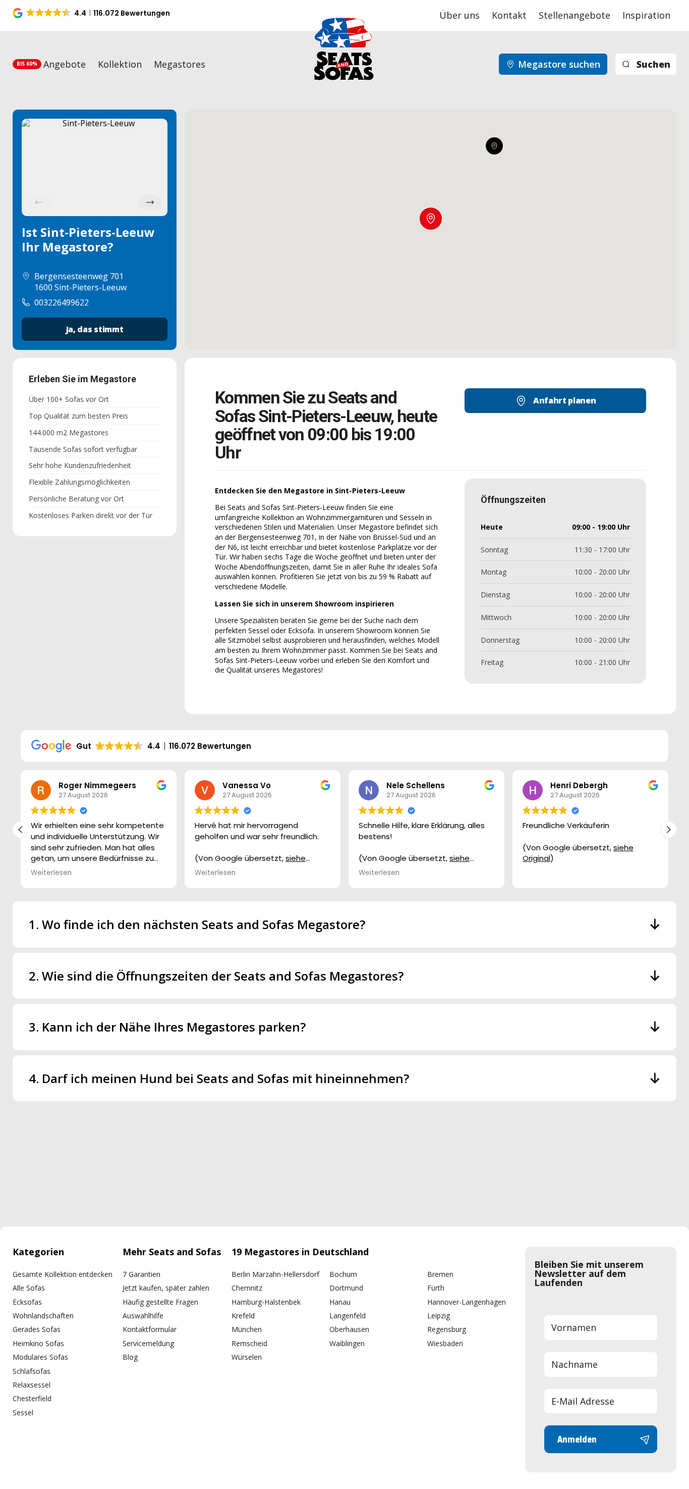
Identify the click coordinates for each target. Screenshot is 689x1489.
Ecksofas (27, 1302)
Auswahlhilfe (143, 1315)
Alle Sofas (29, 1288)
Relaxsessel (31, 1385)
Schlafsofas (31, 1371)
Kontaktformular (150, 1329)
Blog (130, 1357)
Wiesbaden (445, 1343)
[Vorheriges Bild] (39, 202)
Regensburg (446, 1329)
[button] (92, 13)
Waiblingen (347, 1343)
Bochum (343, 1274)
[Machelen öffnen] (494, 146)
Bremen (440, 1274)
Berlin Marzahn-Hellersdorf (275, 1274)
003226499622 (61, 302)
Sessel (23, 1412)
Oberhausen (349, 1329)
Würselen (247, 1357)
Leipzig (438, 1315)
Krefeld (243, 1315)
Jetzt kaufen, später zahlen (166, 1288)
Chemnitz (247, 1288)
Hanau (340, 1302)
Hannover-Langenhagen (466, 1302)
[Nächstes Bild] (150, 202)
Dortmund (346, 1288)
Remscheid (249, 1343)
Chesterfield (32, 1398)
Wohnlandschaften (43, 1315)
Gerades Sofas (37, 1329)
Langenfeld (347, 1315)
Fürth (435, 1288)
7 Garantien (141, 1274)
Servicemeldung (148, 1343)
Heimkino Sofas (38, 1343)
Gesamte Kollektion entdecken (62, 1274)
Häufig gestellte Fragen (160, 1302)
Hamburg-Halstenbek (266, 1302)
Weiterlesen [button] (51, 873)
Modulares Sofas (40, 1357)
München (247, 1329)
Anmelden (577, 1439)
